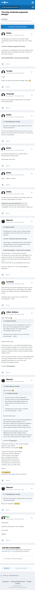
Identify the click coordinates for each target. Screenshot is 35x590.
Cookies (17, 583)
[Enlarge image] (30, 80)
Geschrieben (15, 35)
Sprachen (6, 581)
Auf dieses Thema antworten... (14, 558)
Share (7, 568)
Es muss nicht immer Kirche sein (22, 21)
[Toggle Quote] (4, 121)
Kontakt (29, 581)
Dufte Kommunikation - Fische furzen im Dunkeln (15, 57)
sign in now (10, 551)
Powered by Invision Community (17, 587)
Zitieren (8, 64)
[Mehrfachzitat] (2, 64)
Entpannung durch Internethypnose (11, 203)
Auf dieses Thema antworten (17, 26)
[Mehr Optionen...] (32, 34)
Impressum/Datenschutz (18, 581)
